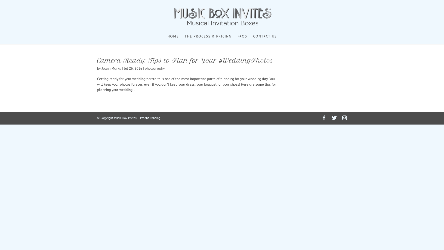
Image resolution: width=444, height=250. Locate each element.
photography (155, 69)
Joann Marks (111, 69)
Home (173, 36)
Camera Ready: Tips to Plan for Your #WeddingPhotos (185, 60)
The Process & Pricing (208, 36)
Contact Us (265, 36)
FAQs (242, 36)
